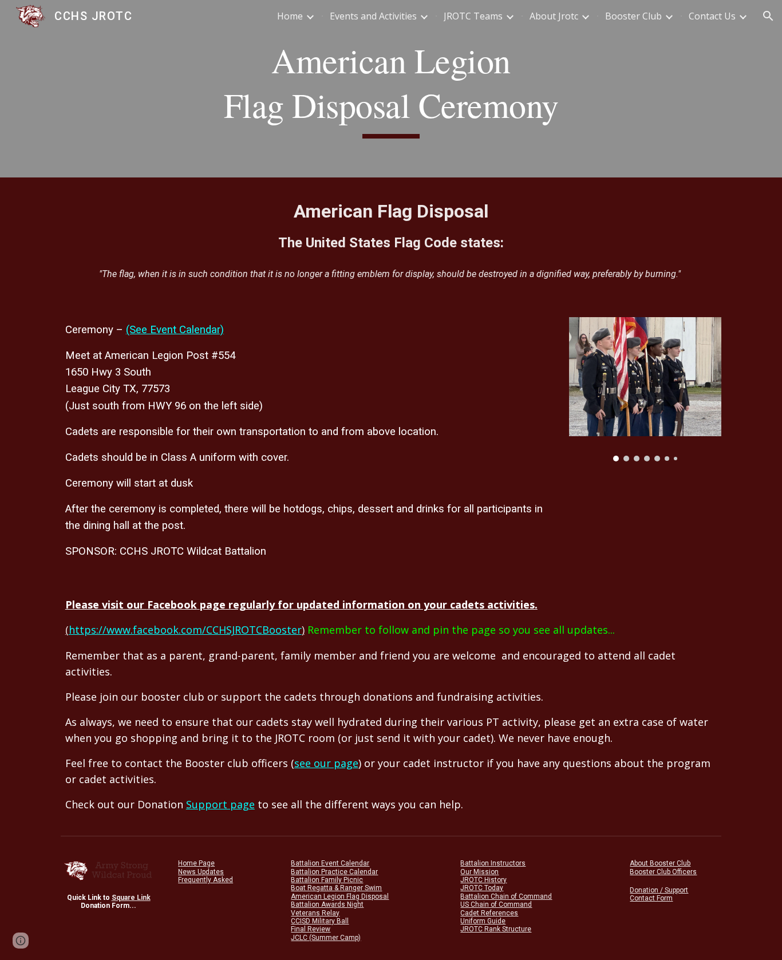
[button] (768, 16)
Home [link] (290, 16)
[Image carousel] (645, 389)
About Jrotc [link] (554, 16)
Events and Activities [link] (373, 16)
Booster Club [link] (633, 16)
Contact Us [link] (712, 16)
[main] (391, 88)
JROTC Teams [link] (473, 16)
